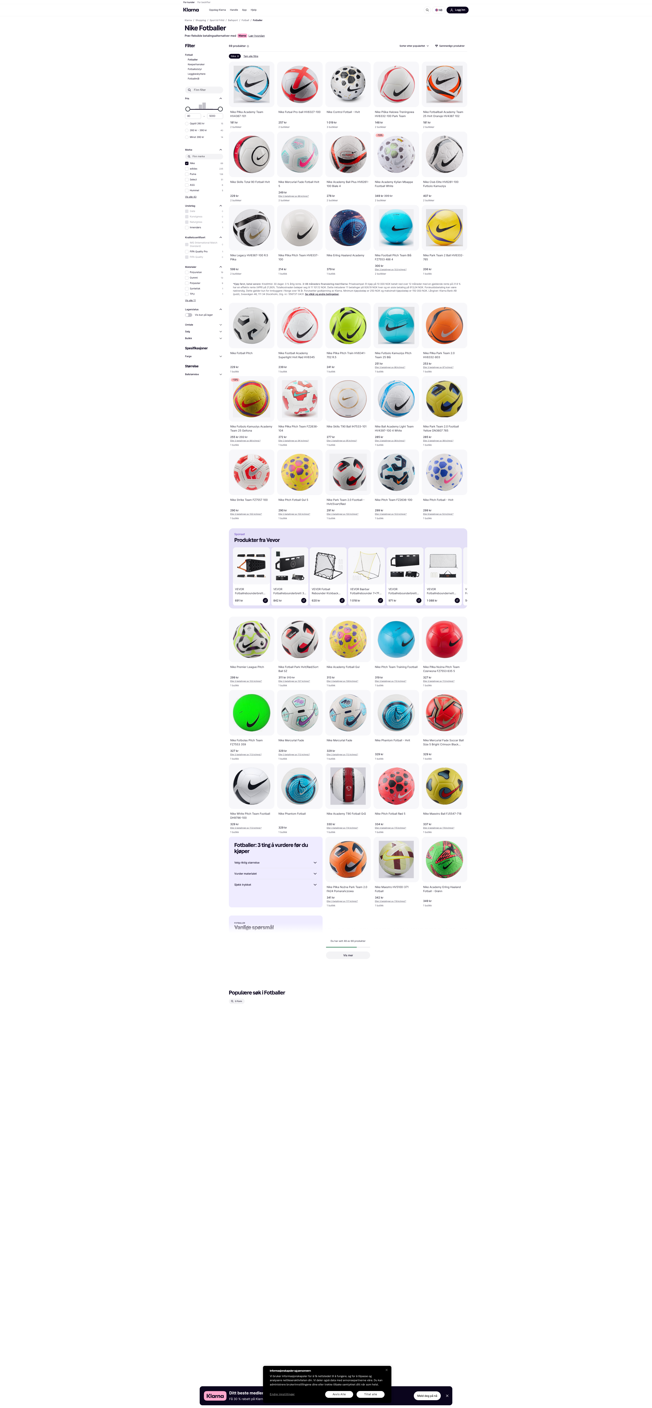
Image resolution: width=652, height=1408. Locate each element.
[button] (438, 10)
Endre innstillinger (282, 1394)
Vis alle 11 (190, 300)
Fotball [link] (245, 20)
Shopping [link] (201, 20)
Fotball (189, 54)
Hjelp (254, 9)
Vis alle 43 (190, 196)
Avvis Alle (339, 1394)
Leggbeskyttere (196, 74)
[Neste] (459, 575)
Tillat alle (370, 1394)
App (244, 9)
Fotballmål (193, 78)
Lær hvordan (257, 35)
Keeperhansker (196, 64)
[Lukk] (386, 1370)
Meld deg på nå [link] (427, 1395)
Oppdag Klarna (217, 9)
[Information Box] (248, 46)
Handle (234, 9)
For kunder (189, 2)
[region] (327, 1384)
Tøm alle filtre (250, 56)
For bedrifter (204, 2)
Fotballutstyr (195, 69)
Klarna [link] (188, 20)
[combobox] (414, 46)
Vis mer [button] (348, 955)
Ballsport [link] (233, 20)
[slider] (187, 109)
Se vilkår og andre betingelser (322, 294)
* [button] (293, 196)
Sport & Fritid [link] (217, 20)
